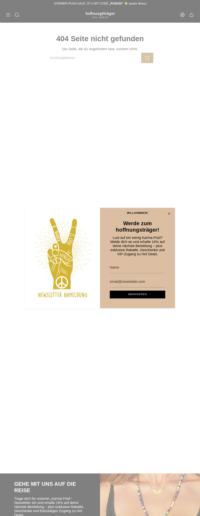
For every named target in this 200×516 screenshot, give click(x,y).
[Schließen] (169, 214)
